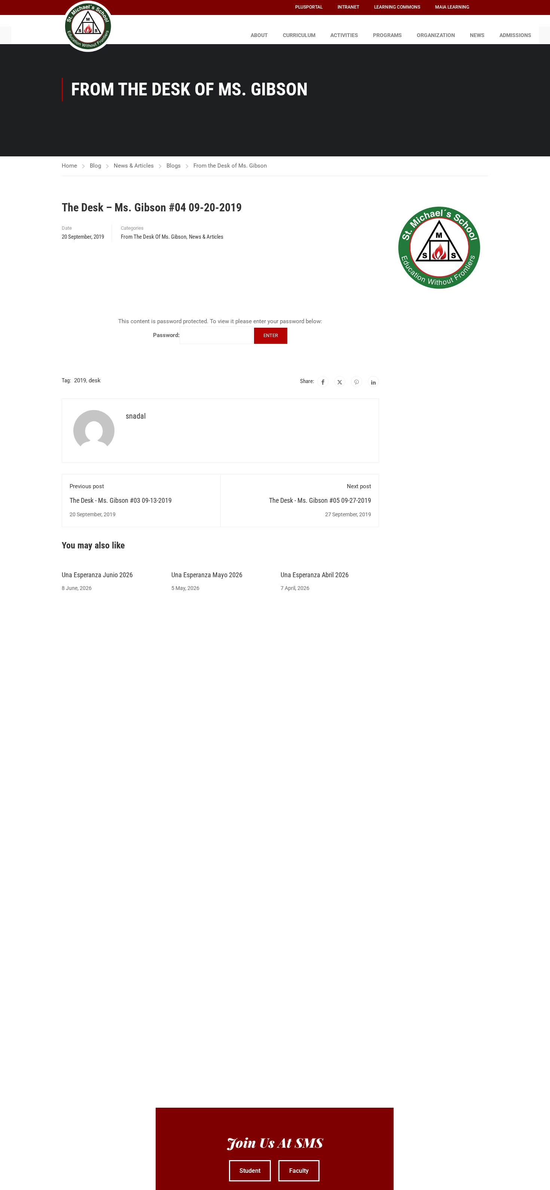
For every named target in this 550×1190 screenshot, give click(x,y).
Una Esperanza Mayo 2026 (206, 575)
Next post (359, 486)
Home (69, 165)
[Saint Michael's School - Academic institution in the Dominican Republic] (88, 26)
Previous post (87, 486)
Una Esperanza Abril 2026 (315, 575)
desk (95, 380)
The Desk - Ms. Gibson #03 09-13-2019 (121, 500)
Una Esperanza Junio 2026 (97, 575)
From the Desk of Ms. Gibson (230, 165)
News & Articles (134, 165)
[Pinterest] (356, 381)
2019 (80, 380)
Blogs (173, 165)
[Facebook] (323, 381)
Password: (166, 335)
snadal (136, 416)
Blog (95, 165)
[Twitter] (339, 381)
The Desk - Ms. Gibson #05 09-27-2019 (320, 500)
